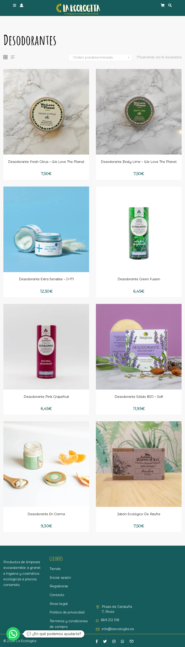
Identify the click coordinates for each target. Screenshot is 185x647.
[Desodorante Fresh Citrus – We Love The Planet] (46, 112)
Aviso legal (59, 604)
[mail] (131, 641)
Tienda (55, 569)
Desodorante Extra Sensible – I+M (46, 279)
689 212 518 (110, 620)
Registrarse (59, 586)
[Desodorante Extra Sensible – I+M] (46, 229)
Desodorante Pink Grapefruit (46, 397)
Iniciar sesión (60, 578)
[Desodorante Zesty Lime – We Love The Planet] (139, 112)
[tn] (114, 641)
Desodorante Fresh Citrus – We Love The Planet (46, 162)
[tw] (105, 641)
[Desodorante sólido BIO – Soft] (139, 347)
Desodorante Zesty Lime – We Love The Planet (139, 162)
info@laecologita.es (118, 629)
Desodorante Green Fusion (139, 279)
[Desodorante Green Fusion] (139, 229)
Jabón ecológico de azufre (138, 514)
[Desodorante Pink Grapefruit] (46, 347)
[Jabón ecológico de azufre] (139, 464)
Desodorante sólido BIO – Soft (139, 397)
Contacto (57, 595)
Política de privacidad (67, 612)
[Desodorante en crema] (46, 464)
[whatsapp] (122, 641)
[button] (23, 146)
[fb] (97, 641)
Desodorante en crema (46, 514)
